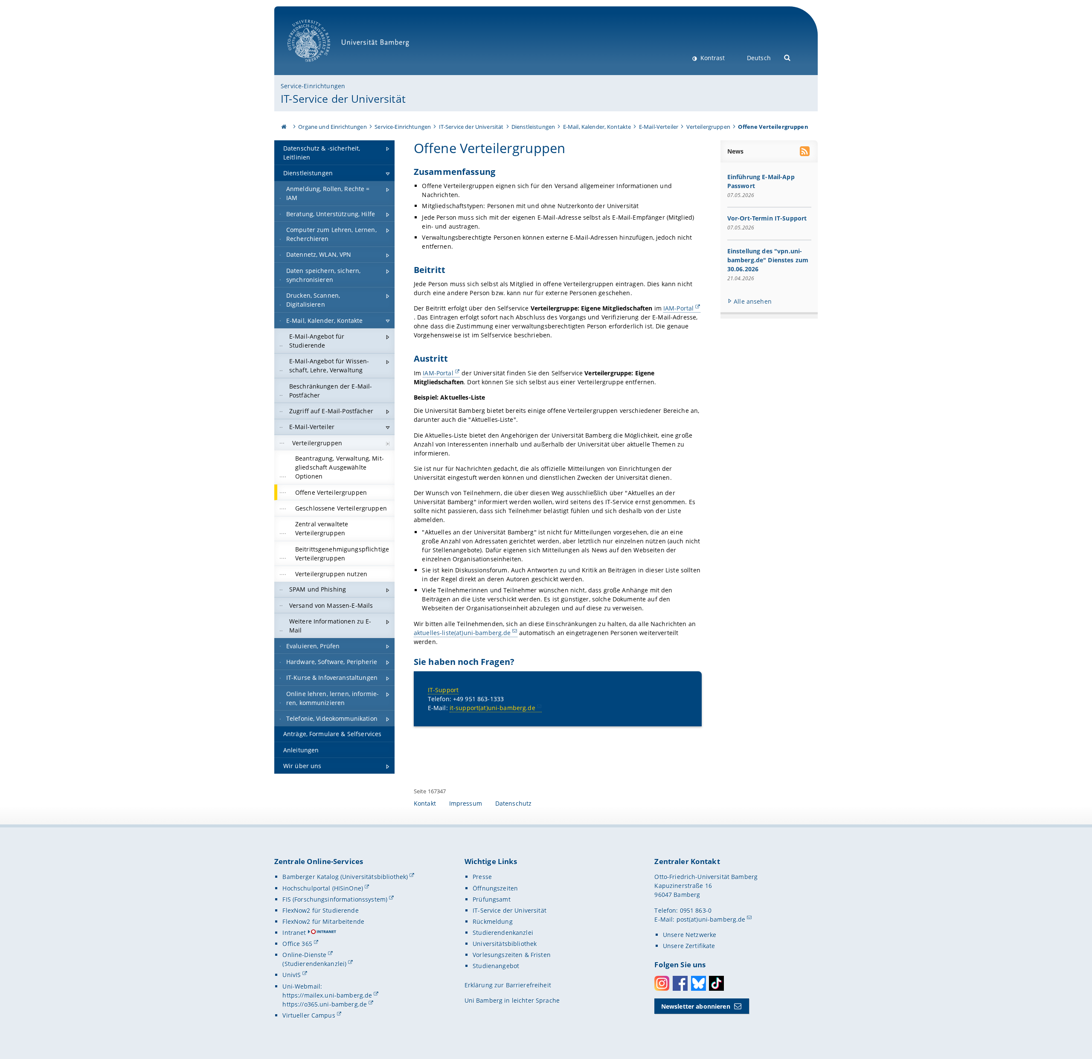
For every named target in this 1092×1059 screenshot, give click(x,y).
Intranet (294, 932)
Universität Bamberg (318, 66)
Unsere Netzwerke (689, 935)
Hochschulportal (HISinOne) (322, 888)
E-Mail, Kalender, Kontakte (597, 127)
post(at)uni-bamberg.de (711, 919)
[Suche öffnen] (787, 57)
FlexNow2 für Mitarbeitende (323, 921)
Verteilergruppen (708, 127)
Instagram (661, 983)
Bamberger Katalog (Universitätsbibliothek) (345, 877)
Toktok (716, 983)
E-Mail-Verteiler (658, 127)
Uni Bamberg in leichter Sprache (512, 1000)
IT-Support (443, 690)
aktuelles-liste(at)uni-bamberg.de (462, 633)
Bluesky (698, 983)
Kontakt (425, 803)
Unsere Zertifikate (689, 946)
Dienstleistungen (533, 127)
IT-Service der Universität (343, 98)
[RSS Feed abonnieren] (805, 152)
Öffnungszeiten (495, 888)
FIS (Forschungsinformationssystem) (334, 899)
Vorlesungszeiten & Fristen (512, 955)
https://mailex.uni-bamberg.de (327, 995)
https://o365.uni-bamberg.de (324, 1004)
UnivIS (291, 975)
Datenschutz (513, 803)
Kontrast (712, 58)
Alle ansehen (753, 301)
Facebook (680, 983)
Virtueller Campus (308, 1015)
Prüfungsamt (492, 899)
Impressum (465, 803)
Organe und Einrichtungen (332, 127)
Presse (482, 877)
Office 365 (297, 944)
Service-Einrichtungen (313, 86)
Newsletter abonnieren (695, 1006)
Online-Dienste (304, 955)
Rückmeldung (493, 921)
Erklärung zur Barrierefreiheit (508, 985)
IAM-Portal (678, 308)
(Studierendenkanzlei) (314, 964)
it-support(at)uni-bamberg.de (492, 708)
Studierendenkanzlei (503, 932)
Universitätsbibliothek (505, 944)
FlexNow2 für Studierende (320, 910)
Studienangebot (496, 966)
